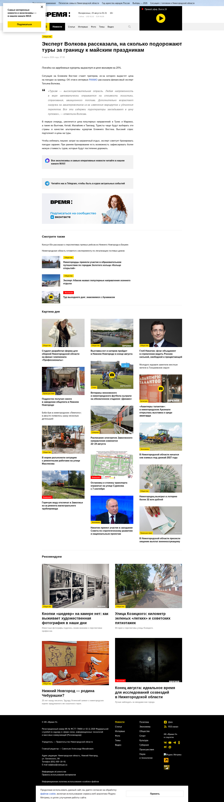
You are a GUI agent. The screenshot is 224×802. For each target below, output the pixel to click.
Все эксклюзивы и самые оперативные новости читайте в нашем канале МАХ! (87, 162)
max (169, 747)
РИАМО (93, 79)
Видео (118, 745)
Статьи (118, 726)
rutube (165, 747)
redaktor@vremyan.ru (57, 765)
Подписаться (24, 24)
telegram (174, 742)
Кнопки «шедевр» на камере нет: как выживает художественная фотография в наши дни (75, 615)
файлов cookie (48, 793)
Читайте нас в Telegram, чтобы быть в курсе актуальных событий (88, 183)
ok (179, 742)
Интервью (120, 731)
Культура (143, 740)
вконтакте (165, 742)
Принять (155, 793)
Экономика (144, 726)
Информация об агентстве (54, 771)
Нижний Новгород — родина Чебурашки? (68, 690)
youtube (169, 742)
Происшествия (146, 749)
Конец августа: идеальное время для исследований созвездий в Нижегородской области (145, 689)
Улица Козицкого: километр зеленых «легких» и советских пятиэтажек (142, 615)
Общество (47, 37)
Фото (117, 735)
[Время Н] (56, 14)
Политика (144, 722)
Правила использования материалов (59, 774)
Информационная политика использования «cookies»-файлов (70, 781)
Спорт (142, 735)
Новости (119, 722)
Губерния (144, 745)
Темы (118, 740)
